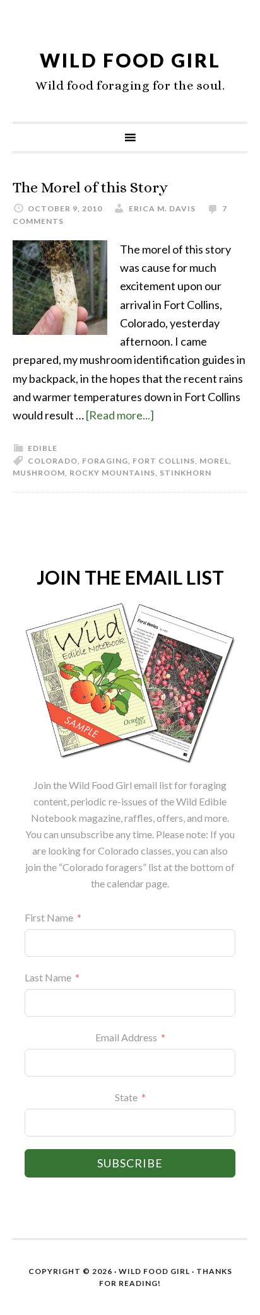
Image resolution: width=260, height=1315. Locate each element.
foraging (105, 460)
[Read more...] (120, 415)
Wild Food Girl (130, 60)
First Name (49, 917)
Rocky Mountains (112, 472)
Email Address (126, 1037)
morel (214, 460)
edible (42, 448)
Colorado (53, 460)
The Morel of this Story (90, 187)
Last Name (48, 977)
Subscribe (130, 1163)
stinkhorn (185, 472)
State (126, 1097)
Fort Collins (164, 460)
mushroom (39, 472)
